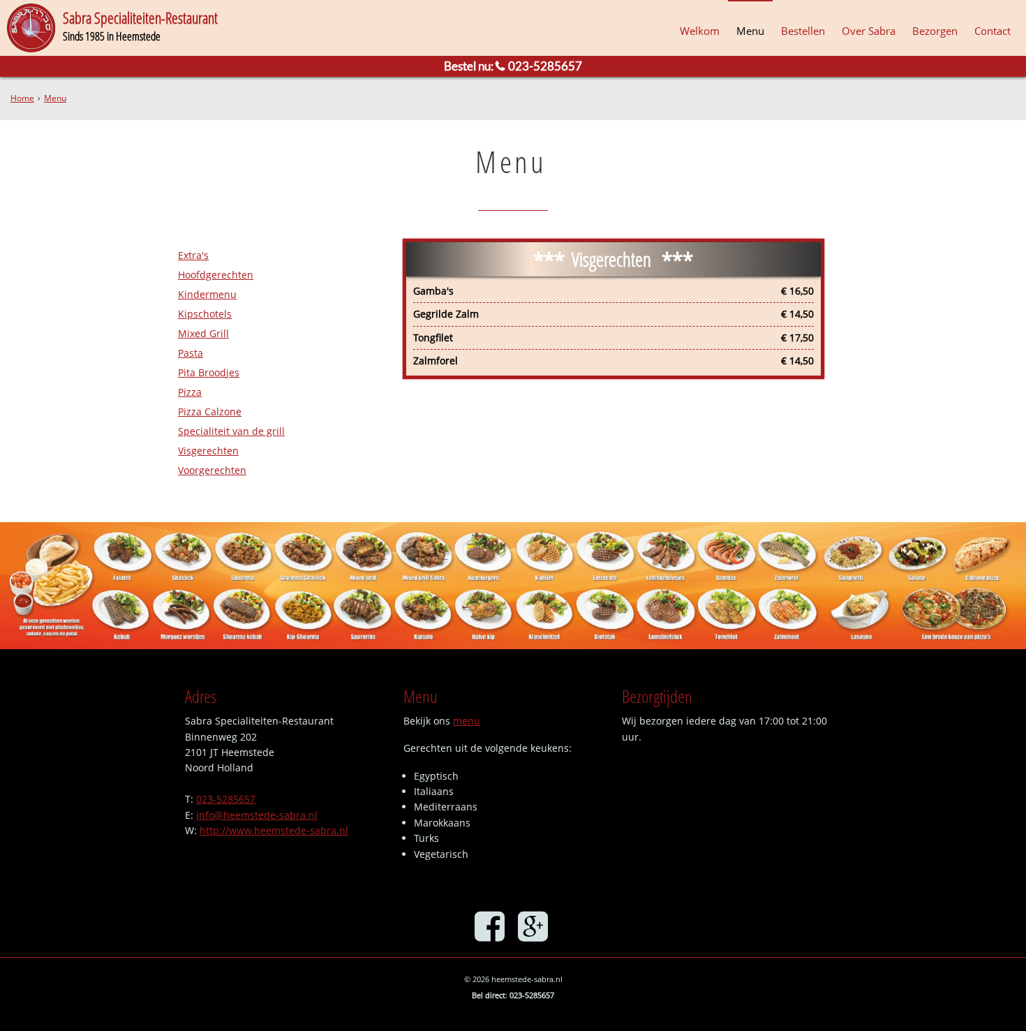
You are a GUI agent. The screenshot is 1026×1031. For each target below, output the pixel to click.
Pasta (190, 352)
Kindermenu (207, 294)
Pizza (190, 392)
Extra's (193, 255)
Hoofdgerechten (215, 274)
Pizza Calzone (209, 411)
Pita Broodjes (208, 372)
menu (466, 720)
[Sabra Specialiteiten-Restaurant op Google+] (534, 925)
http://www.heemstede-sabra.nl (274, 830)
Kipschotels (205, 313)
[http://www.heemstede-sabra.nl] (31, 27)
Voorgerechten (212, 470)
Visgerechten (208, 450)
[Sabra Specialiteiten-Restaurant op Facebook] (491, 925)
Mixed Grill (203, 333)
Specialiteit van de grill (231, 431)
